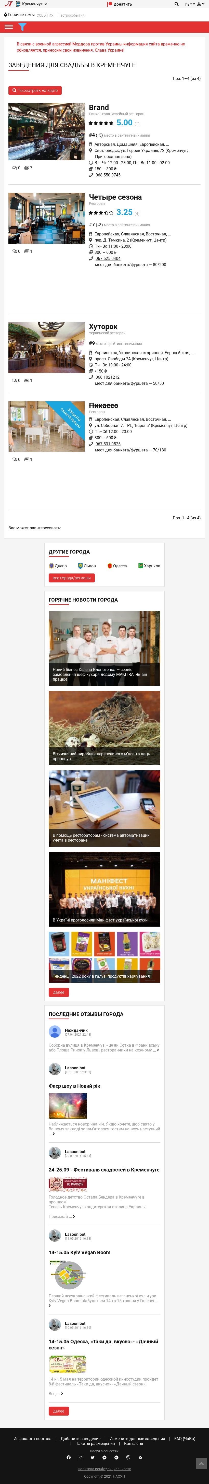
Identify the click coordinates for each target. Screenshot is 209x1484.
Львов (90, 566)
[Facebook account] (68, 1457)
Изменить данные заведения (137, 1438)
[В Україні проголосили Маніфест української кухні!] (105, 925)
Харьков (152, 566)
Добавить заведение (80, 1438)
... (155, 1050)
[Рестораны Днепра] (52, 566)
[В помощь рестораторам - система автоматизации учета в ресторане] (105, 845)
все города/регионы (72, 578)
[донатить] (109, 5)
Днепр (61, 566)
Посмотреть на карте (37, 90)
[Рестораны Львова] (81, 566)
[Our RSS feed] (140, 1457)
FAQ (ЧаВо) (184, 1438)
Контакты (133, 1443)
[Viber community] (128, 1457)
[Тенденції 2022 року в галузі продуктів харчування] (105, 981)
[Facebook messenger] (104, 1457)
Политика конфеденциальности (104, 1469)
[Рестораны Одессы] (110, 566)
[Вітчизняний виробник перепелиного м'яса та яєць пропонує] (105, 763)
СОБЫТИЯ (45, 15)
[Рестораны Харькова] (141, 566)
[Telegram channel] (116, 1457)
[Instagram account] (80, 1457)
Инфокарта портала (32, 1438)
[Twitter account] (92, 1457)
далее (58, 992)
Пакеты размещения (95, 1443)
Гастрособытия (72, 15)
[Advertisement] (104, 290)
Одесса (120, 566)
